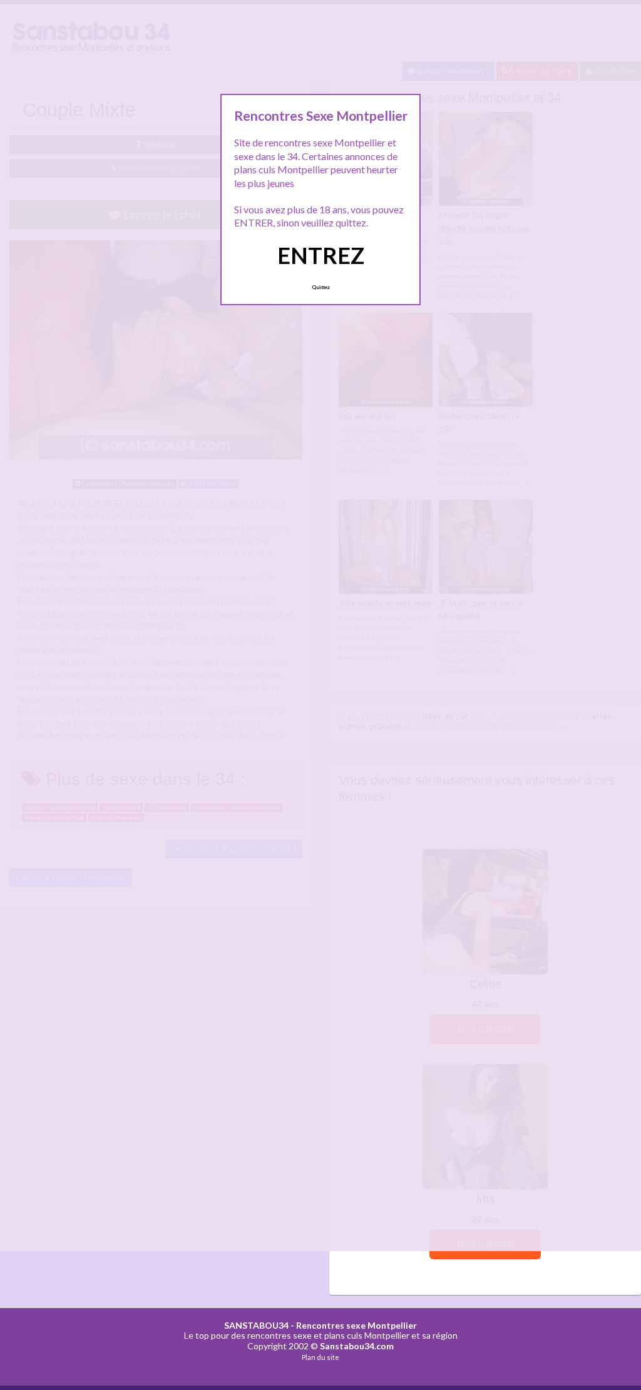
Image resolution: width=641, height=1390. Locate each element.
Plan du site (320, 1357)
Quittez (321, 287)
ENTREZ (320, 255)
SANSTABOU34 (256, 1325)
